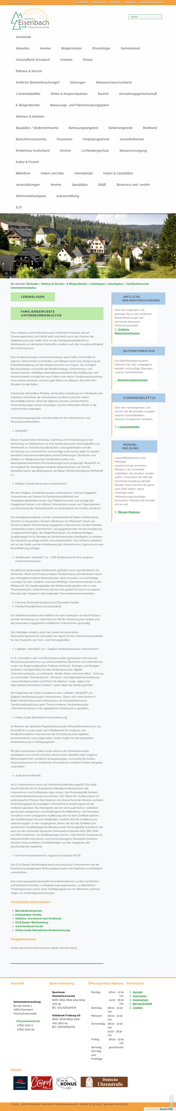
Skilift (102, 184)
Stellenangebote (120, 128)
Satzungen (78, 82)
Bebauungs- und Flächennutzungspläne (79, 105)
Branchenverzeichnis (31, 139)
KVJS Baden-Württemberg (31, 922)
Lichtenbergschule (95, 150)
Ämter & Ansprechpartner (69, 94)
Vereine (55, 184)
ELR (19, 207)
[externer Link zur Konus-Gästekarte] (66, 1083)
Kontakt (137, 992)
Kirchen (65, 150)
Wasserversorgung (133, 150)
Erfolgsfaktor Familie (28, 914)
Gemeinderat (130, 48)
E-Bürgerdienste (28, 105)
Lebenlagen (97, 283)
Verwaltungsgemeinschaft (138, 94)
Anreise (45, 48)
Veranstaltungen (28, 184)
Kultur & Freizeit (27, 162)
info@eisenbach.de (28, 1021)
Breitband (150, 128)
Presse (88, 59)
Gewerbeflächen (132, 139)
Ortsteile (66, 59)
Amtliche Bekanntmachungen (38, 82)
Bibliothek (23, 173)
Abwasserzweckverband (114, 82)
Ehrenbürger (101, 48)
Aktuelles (23, 48)
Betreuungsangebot (83, 128)
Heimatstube (83, 173)
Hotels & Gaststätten (118, 173)
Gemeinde (23, 37)
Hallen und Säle (52, 173)
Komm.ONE (166, 1109)
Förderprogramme (96, 139)
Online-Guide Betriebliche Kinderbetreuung (42, 930)
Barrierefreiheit (142, 1003)
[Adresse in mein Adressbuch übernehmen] (43, 995)
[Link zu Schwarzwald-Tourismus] (20, 1083)
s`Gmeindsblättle (28, 94)
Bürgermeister (71, 48)
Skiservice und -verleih (133, 184)
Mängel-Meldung (129, 512)
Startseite (32, 283)
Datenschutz (140, 1000)
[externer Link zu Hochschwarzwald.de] (42, 1083)
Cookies (137, 1007)
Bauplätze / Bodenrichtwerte (37, 128)
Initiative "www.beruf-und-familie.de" (38, 918)
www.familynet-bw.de (29, 926)
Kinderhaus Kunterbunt (33, 150)
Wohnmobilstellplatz (31, 196)
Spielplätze (80, 184)
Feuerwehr (65, 139)
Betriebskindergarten (28, 910)
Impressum (140, 996)
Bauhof (103, 94)
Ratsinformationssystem (133, 380)
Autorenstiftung (67, 196)
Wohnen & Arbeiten (30, 116)
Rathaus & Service (29, 71)
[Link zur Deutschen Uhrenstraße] (104, 1082)
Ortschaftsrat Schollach (33, 59)
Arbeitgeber (115, 283)
